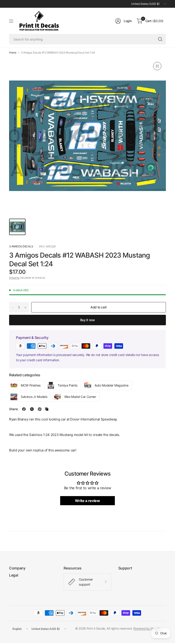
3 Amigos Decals (21, 246)
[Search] (160, 39)
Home (12, 52)
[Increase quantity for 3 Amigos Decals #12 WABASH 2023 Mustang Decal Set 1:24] (25, 307)
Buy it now (87, 320)
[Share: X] (32, 409)
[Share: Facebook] (24, 409)
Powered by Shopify (147, 628)
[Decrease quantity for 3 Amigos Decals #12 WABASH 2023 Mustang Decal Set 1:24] (12, 307)
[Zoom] (157, 66)
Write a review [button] (87, 500)
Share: (13, 409)
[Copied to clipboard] (47, 409)
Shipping (14, 277)
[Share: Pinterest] (40, 409)
